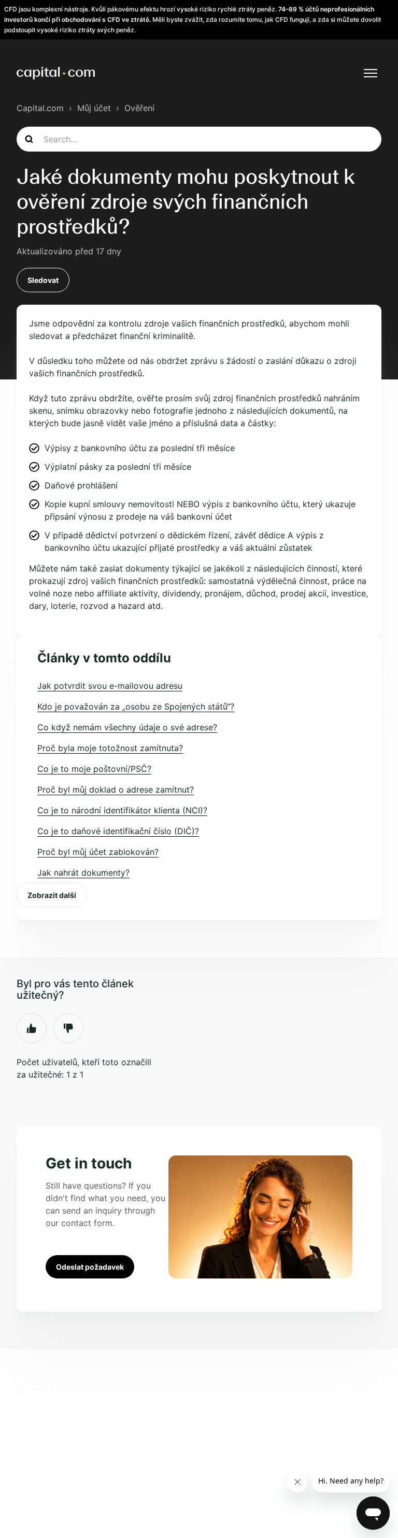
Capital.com (40, 108)
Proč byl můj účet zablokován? (98, 852)
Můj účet (94, 108)
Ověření (139, 108)
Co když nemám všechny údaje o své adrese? (127, 727)
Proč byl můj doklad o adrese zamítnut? (115, 789)
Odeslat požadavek (90, 1266)
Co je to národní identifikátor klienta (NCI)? (122, 810)
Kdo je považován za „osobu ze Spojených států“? (135, 706)
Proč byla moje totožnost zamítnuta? (110, 748)
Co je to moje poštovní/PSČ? (94, 769)
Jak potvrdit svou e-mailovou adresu (109, 685)
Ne (68, 1028)
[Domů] (56, 73)
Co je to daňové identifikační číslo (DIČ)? (118, 831)
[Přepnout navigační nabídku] (370, 73)
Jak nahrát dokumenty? (83, 872)
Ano (32, 1028)
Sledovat (43, 280)
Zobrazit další (51, 895)
